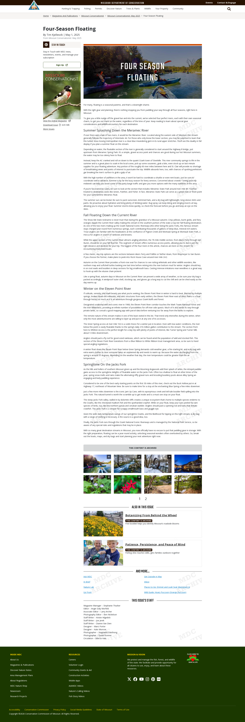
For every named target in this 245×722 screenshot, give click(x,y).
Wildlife (147, 8)
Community (178, 8)
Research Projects (18, 696)
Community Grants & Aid (80, 670)
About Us (14, 659)
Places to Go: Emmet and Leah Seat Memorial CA (167, 587)
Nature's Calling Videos (79, 691)
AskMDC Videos (76, 685)
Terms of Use (123, 709)
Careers (72, 659)
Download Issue (50, 125)
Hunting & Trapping (71, 8)
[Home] (34, 8)
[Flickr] (158, 680)
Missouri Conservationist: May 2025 (123, 15)
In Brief (87, 581)
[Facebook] (135, 680)
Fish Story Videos (77, 696)
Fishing (87, 8)
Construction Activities (79, 675)
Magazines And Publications (65, 15)
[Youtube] (141, 680)
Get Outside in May (153, 576)
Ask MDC (88, 576)
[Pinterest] (153, 680)
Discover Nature (114, 8)
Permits (98, 8)
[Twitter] (129, 680)
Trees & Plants (133, 8)
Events (209, 2)
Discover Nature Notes (20, 670)
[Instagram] (147, 680)
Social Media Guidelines (81, 709)
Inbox (146, 581)
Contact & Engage (226, 2)
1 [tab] (140, 498)
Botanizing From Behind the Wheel (151, 515)
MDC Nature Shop (18, 685)
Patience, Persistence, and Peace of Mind (155, 544)
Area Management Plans (21, 675)
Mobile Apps (74, 680)
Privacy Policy (59, 709)
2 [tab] (146, 498)
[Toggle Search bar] (229, 9)
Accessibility (14, 709)
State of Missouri (104, 709)
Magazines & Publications (22, 664)
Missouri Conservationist (92, 15)
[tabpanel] (142, 474)
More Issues (48, 129)
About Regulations (18, 680)
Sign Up (60, 65)
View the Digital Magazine (55, 120)
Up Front (88, 592)
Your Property (161, 8)
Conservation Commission (37, 709)
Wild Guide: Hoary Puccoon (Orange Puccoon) (165, 592)
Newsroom (15, 691)
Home (46, 15)
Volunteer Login (76, 664)
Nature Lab (89, 587)
